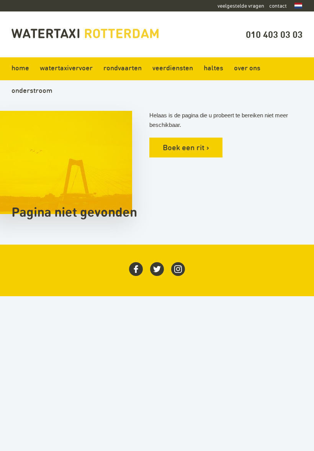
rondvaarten (122, 67)
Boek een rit (186, 147)
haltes (213, 67)
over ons (247, 67)
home (20, 67)
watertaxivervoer (66, 67)
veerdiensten (172, 67)
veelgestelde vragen (241, 5)
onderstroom (31, 90)
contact (278, 5)
